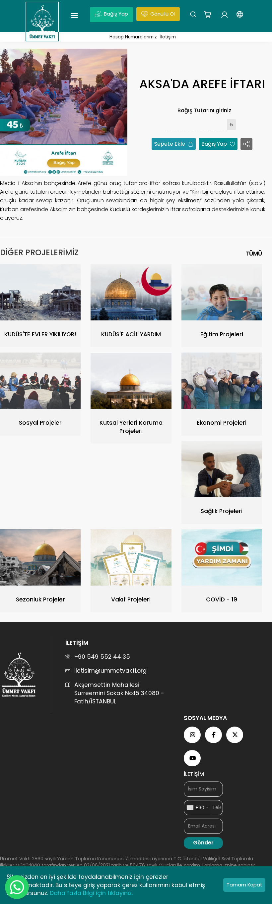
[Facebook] (214, 735)
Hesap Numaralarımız (133, 37)
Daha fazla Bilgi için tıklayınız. (91, 893)
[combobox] (197, 807)
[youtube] (192, 758)
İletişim (168, 37)
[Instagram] (192, 735)
